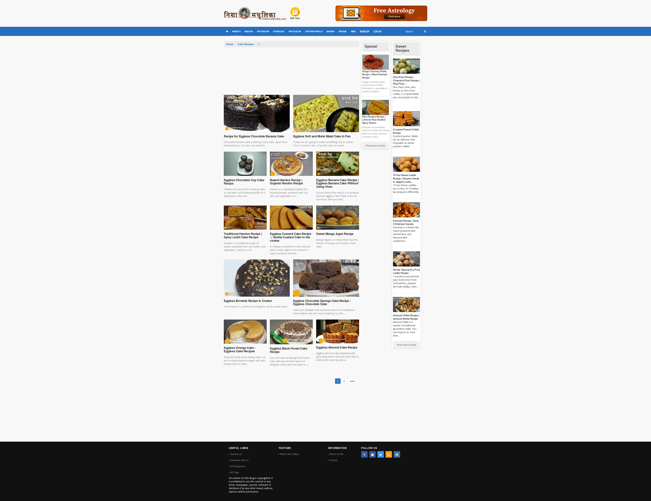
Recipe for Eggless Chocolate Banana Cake (254, 136)
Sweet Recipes (402, 48)
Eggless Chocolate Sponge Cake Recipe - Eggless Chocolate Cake (322, 302)
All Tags (234, 472)
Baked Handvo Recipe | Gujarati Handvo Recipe (286, 182)
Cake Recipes (246, 44)
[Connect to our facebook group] (372, 454)
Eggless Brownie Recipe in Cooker (248, 300)
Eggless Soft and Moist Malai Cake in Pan (322, 136)
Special (371, 46)
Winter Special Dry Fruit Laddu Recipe (406, 271)
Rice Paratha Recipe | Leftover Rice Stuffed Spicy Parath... (373, 119)
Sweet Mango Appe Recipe (334, 234)
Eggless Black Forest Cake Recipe (288, 350)
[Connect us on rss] (389, 454)
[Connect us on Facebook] (364, 454)
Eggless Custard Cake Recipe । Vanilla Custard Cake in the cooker (290, 237)
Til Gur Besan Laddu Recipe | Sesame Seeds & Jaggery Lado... (406, 178)
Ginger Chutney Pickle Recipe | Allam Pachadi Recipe (374, 74)
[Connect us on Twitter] (380, 454)
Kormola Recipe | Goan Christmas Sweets (406, 222)
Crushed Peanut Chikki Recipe (406, 131)
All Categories (237, 466)
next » (353, 381)
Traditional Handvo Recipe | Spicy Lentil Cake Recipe (243, 235)
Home (229, 44)
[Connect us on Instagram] (397, 454)
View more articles (376, 145)
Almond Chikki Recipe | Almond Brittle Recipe (406, 317)
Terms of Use (336, 454)
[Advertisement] (291, 73)
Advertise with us (239, 460)
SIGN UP (364, 31)
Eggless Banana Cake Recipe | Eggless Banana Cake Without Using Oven (337, 183)
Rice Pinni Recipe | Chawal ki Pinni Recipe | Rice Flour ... (406, 80)
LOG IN (377, 31)
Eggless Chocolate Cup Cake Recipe (244, 182)
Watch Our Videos (289, 454)
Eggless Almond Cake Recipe (336, 347)
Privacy (333, 460)
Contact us (236, 454)
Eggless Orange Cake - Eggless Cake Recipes (240, 349)
